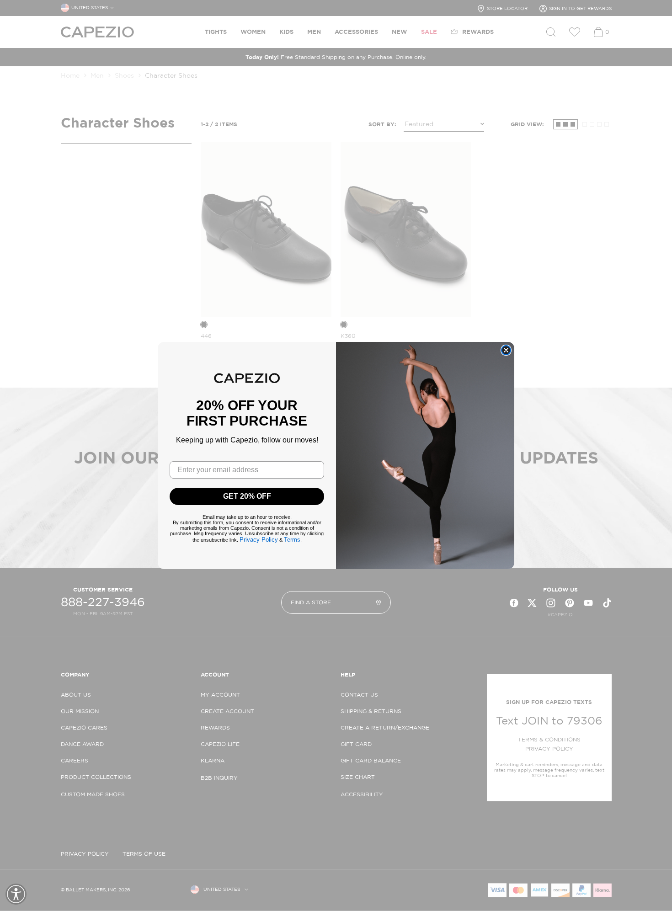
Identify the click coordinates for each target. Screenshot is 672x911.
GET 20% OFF (247, 496)
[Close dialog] (506, 350)
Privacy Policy (259, 539)
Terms (292, 539)
